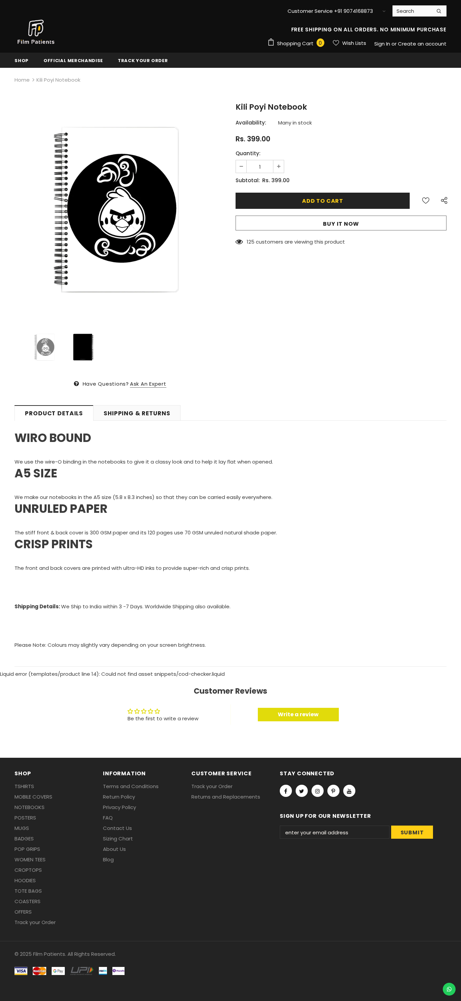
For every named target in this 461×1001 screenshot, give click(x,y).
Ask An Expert (148, 383)
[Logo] (36, 32)
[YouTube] (349, 791)
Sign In (382, 43)
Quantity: (248, 153)
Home (22, 79)
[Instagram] (317, 791)
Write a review (298, 714)
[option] (120, 209)
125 (250, 241)
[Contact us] (449, 989)
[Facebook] (286, 791)
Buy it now (341, 224)
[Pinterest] (333, 791)
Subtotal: (248, 180)
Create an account (422, 43)
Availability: (251, 122)
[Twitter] (302, 791)
